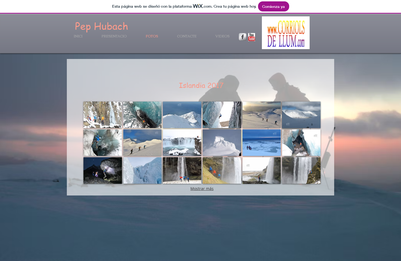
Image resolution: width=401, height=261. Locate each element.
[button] (102, 115)
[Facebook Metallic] (242, 37)
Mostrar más (202, 188)
